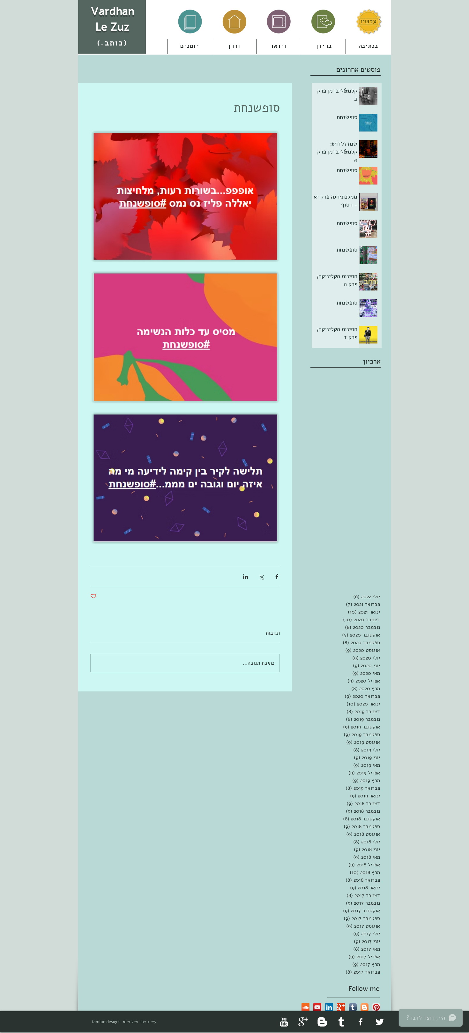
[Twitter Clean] (379, 1022)
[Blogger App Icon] (364, 1007)
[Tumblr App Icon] (353, 1007)
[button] (234, 46)
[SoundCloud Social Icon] (305, 1007)
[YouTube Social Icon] (317, 1007)
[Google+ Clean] (303, 1022)
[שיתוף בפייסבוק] (277, 577)
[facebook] (360, 1022)
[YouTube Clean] (284, 1022)
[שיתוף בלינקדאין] (245, 577)
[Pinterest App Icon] (376, 1007)
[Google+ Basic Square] (341, 1007)
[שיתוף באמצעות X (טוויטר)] (261, 577)
